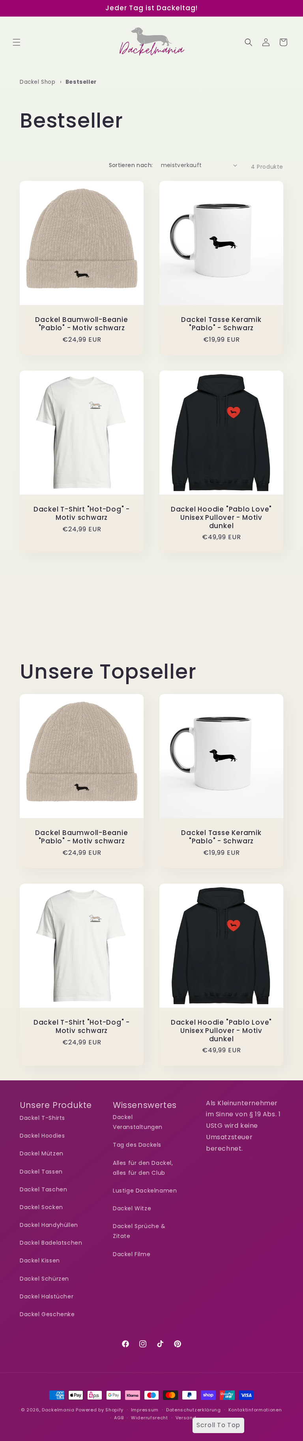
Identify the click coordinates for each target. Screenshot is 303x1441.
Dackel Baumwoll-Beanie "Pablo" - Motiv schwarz (81, 324)
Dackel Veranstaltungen (138, 1122)
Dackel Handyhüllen (49, 1225)
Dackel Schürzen (44, 1279)
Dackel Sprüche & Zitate (139, 1231)
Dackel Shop (38, 82)
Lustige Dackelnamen (145, 1191)
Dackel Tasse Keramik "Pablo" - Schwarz (221, 324)
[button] (16, 42)
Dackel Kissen (40, 1260)
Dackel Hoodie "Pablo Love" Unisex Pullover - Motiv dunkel (221, 517)
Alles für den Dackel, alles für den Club (143, 1168)
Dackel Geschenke (47, 1314)
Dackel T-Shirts (42, 1118)
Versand (186, 1418)
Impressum (145, 1410)
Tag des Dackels (137, 1145)
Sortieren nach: (131, 165)
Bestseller (81, 82)
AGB (118, 1418)
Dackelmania (58, 1410)
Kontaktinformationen (255, 1410)
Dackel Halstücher (46, 1296)
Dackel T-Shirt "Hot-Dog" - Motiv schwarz (82, 513)
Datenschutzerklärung (193, 1410)
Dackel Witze (132, 1208)
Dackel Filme (131, 1254)
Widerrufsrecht (149, 1418)
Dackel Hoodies (42, 1136)
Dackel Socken (41, 1207)
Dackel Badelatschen (51, 1243)
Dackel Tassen (41, 1172)
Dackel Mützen (42, 1153)
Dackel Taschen (43, 1189)
